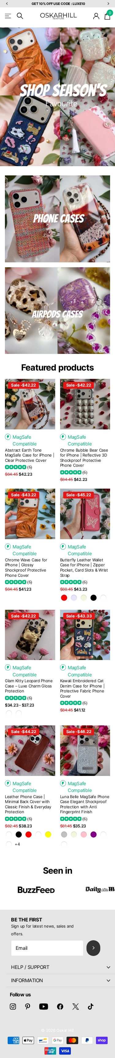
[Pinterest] (27, 1006)
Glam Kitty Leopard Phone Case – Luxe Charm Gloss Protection (29, 685)
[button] (6, 3)
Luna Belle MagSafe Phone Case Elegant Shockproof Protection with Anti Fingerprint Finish (84, 804)
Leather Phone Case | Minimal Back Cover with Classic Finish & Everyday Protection (28, 804)
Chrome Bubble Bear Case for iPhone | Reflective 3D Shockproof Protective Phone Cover (84, 458)
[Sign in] (96, 16)
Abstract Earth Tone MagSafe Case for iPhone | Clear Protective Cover (29, 455)
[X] (75, 1006)
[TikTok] (91, 1006)
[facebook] (60, 1006)
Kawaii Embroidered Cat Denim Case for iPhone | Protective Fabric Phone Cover (82, 688)
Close (60, 967)
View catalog (8, 16)
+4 (17, 844)
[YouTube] (43, 1006)
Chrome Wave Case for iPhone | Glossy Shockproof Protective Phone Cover (26, 567)
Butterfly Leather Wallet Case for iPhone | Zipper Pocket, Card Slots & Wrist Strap (84, 567)
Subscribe (93, 948)
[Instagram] (13, 1006)
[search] (20, 16)
